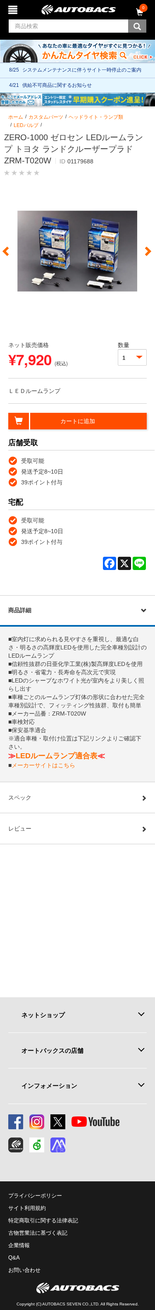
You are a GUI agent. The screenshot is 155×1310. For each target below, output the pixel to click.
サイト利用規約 (27, 1208)
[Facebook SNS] (15, 1121)
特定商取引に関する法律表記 (43, 1220)
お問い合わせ (24, 1270)
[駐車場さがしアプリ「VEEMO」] (36, 1145)
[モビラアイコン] (57, 1145)
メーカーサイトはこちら (43, 765)
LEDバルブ (26, 125)
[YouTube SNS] (95, 1121)
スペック (19, 797)
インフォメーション (49, 1085)
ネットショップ (43, 1014)
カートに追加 (77, 421)
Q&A (14, 1258)
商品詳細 (19, 610)
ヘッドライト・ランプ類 (96, 117)
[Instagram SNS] (36, 1121)
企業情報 (19, 1245)
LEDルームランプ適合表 (57, 756)
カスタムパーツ (46, 117)
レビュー (19, 828)
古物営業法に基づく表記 (37, 1233)
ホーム (15, 117)
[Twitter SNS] (57, 1121)
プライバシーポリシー (35, 1196)
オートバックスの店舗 (52, 1050)
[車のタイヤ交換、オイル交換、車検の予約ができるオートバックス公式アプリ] (15, 1145)
